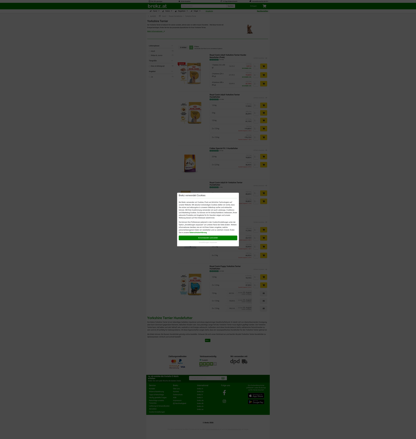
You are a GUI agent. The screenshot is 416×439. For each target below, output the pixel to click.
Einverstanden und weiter (208, 238)
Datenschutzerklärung (198, 232)
